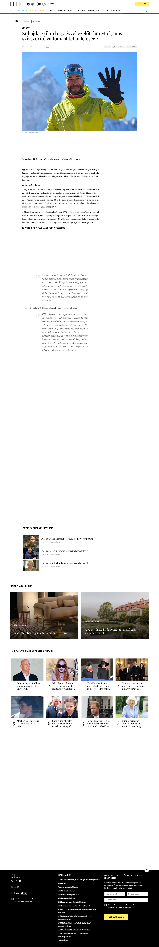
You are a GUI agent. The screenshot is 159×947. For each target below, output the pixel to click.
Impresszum (62, 883)
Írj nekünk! (15, 887)
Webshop (142, 4)
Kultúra (61, 11)
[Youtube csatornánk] (39, 4)
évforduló (107, 46)
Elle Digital (22, 11)
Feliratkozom (116, 917)
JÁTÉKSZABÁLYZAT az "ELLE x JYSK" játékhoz (74, 930)
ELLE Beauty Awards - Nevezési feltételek (72, 902)
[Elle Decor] (15, 4)
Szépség (51, 11)
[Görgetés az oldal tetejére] (146, 869)
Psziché (71, 11)
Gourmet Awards (37, 11)
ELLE (47, 47)
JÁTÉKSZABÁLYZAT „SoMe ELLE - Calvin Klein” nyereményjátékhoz (74, 924)
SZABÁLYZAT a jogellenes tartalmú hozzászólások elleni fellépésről (77, 911)
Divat (12, 11)
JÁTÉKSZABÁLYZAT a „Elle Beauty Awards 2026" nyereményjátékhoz (75, 917)
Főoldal (26, 21)
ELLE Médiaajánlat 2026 (66, 891)
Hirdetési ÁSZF (63, 940)
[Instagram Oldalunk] (16, 881)
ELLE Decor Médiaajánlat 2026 (68, 895)
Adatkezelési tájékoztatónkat (120, 907)
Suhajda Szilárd (131, 46)
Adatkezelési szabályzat (66, 898)
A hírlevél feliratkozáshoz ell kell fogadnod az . (123, 906)
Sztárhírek (36, 21)
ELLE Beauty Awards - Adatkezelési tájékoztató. (74, 906)
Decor (105, 11)
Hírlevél (50, 4)
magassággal (84, 212)
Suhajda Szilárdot (78, 189)
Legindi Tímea (56, 308)
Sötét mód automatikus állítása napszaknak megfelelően (25, 900)
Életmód (81, 11)
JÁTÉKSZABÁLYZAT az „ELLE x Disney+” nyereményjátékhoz (79, 880)
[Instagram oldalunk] (33, 4)
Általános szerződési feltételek (68, 887)
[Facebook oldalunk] (28, 4)
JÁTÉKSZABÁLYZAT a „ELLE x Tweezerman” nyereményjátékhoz (73, 935)
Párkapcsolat (94, 11)
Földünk (36, 207)
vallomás (121, 46)
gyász (114, 46)
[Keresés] (146, 11)
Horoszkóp (116, 11)
